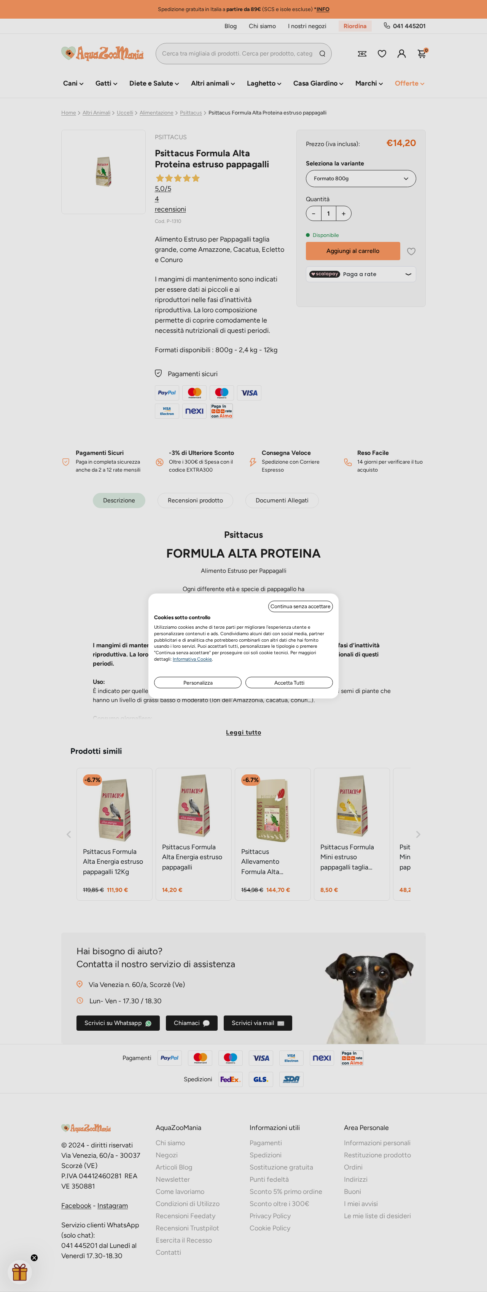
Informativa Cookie (192, 658)
